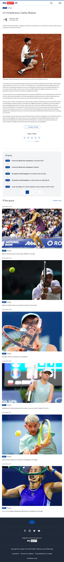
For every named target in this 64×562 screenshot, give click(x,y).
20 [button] (36, 192)
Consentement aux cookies (43, 553)
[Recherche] (51, 3)
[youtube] (39, 530)
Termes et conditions (27, 553)
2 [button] (31, 192)
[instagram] (30, 530)
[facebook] (25, 530)
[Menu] (60, 3)
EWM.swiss (49, 549)
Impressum (15, 553)
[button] (23, 192)
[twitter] (34, 530)
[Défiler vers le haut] (32, 522)
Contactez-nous (32, 558)
